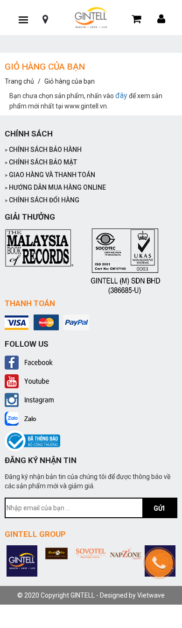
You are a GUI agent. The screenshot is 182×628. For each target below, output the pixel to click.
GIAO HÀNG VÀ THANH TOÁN (50, 174)
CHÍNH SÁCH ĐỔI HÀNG (42, 200)
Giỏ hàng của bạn (69, 81)
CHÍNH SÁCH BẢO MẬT (41, 162)
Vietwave (151, 595)
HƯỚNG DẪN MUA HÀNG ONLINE (55, 187)
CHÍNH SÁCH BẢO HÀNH (43, 149)
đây (121, 95)
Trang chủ (19, 81)
